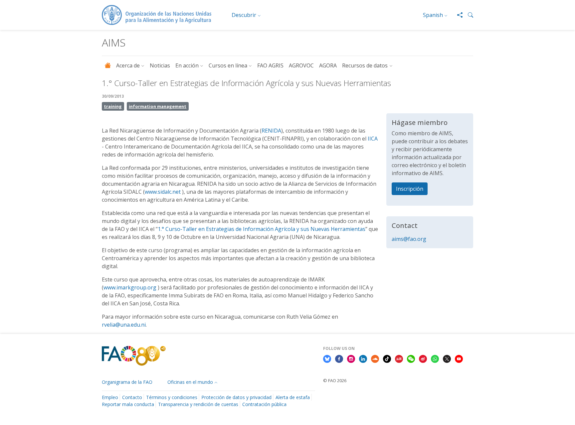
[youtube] (459, 358)
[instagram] (351, 358)
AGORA (328, 65)
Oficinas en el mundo (190, 382)
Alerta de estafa (293, 397)
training (113, 106)
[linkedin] (363, 358)
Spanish (433, 15)
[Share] (457, 15)
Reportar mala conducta (128, 404)
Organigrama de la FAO (127, 382)
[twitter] (447, 358)
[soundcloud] (375, 358)
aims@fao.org (409, 239)
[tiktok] (387, 358)
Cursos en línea (228, 65)
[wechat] (411, 358)
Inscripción (409, 188)
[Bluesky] (327, 358)
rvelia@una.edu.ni (124, 324)
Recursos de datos (365, 65)
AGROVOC (301, 65)
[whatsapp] (435, 358)
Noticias (160, 65)
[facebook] (339, 358)
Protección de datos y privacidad (236, 397)
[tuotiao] (399, 358)
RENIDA (271, 130)
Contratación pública (264, 404)
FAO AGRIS (270, 65)
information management (157, 106)
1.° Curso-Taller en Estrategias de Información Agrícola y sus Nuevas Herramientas (261, 229)
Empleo (110, 397)
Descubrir (244, 15)
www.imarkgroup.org (129, 287)
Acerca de (128, 65)
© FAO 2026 (334, 380)
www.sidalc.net (163, 191)
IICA (373, 138)
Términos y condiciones (171, 397)
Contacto (132, 397)
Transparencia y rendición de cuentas (198, 404)
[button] (468, 15)
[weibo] (423, 358)
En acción (187, 65)
